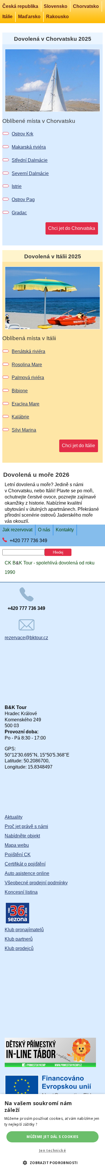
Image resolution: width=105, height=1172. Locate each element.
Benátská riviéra (28, 351)
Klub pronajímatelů (24, 929)
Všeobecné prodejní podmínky (36, 882)
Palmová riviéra (28, 377)
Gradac (19, 212)
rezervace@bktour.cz (26, 637)
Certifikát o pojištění (25, 863)
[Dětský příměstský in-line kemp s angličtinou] (50, 1065)
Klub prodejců (19, 948)
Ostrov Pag (23, 199)
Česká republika (20, 6)
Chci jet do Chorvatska (71, 228)
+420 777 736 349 (28, 540)
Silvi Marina (24, 430)
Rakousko (57, 16)
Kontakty (65, 529)
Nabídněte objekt (22, 835)
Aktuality (13, 817)
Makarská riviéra (29, 147)
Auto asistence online (27, 873)
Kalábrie (20, 416)
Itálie (7, 16)
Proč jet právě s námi (26, 826)
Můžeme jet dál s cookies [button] (52, 1136)
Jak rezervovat (17, 529)
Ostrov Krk (22, 133)
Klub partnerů (19, 939)
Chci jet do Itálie (78, 445)
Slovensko (55, 6)
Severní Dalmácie (30, 173)
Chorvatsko (86, 6)
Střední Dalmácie (30, 160)
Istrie (17, 186)
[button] (52, 1162)
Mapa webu (17, 845)
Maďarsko (29, 16)
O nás (44, 529)
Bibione (20, 390)
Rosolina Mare (27, 364)
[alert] (52, 1133)
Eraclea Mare (25, 403)
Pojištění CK (18, 854)
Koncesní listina (21, 892)
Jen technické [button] (52, 1150)
